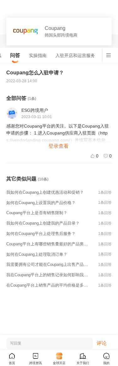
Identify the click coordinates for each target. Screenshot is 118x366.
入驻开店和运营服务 (75, 55)
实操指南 (38, 55)
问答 (15, 55)
